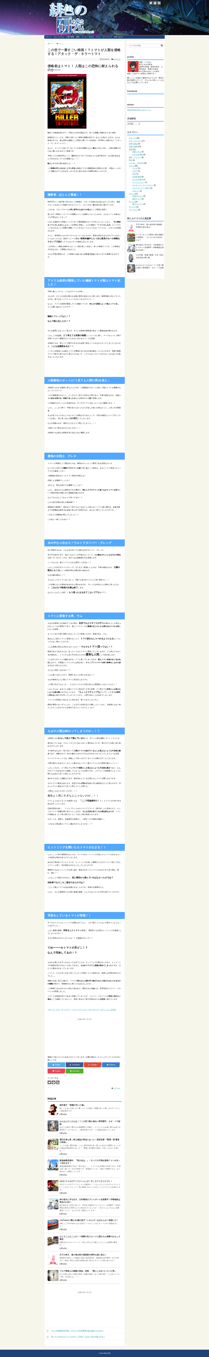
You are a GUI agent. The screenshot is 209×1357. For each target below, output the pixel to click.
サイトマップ (107, 37)
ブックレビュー (138, 182)
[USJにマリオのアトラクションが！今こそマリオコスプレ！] (53, 1185)
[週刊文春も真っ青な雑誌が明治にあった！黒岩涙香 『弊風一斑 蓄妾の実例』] (53, 1144)
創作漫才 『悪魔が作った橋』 (73, 1105)
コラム (98, 37)
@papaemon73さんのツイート (139, 110)
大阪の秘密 (70, 37)
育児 (134, 174)
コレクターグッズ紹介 (141, 188)
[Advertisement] (66, 1036)
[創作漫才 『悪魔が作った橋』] (53, 1109)
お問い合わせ (118, 37)
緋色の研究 (107, 1353)
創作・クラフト (135, 157)
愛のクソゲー (137, 204)
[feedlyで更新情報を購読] (155, 3)
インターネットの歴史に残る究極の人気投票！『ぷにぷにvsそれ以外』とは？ (150, 237)
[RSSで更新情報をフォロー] (159, 3)
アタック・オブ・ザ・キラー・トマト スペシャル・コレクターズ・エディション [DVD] (82, 1010)
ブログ (135, 171)
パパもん (116, 1088)
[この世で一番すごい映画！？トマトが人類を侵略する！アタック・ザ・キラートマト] (111, 1064)
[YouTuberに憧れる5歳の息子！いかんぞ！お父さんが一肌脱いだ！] (53, 1224)
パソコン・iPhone (87, 37)
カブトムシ (133, 210)
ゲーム (131, 202)
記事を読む (63, 1114)
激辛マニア (136, 199)
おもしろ (48, 37)
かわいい (135, 191)
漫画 (77, 37)
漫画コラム (136, 152)
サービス (132, 207)
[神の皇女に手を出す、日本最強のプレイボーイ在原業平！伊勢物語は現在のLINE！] (53, 1203)
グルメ (131, 194)
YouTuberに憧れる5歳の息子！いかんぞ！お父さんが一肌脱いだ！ (89, 1220)
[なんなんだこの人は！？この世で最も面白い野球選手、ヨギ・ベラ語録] (53, 1125)
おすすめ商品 (137, 179)
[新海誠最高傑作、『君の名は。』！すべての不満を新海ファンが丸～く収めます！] (53, 1164)
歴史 (130, 160)
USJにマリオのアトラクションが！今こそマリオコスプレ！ (86, 1181)
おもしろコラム (59, 37)
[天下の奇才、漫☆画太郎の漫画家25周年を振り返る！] (53, 1259)
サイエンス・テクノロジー (142, 185)
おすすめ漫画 (137, 154)
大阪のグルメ (137, 196)
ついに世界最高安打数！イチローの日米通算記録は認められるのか (77, 1331)
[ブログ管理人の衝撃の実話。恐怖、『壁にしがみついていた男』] (53, 1275)
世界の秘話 (133, 144)
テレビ (135, 168)
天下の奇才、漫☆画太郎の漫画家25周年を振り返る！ (83, 1255)
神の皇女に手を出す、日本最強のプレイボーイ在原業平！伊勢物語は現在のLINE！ (150, 247)
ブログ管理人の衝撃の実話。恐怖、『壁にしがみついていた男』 (88, 1271)
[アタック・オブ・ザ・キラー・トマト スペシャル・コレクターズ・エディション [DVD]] (67, 128)
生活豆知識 (136, 177)
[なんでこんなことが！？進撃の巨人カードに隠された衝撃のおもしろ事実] (53, 1241)
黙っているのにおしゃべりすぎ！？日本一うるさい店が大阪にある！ (78, 1337)
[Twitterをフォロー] (151, 3)
